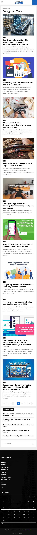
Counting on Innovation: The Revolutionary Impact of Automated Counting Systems (16, 42)
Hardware (3, 474)
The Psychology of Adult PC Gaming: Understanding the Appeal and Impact (18, 206)
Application (4, 462)
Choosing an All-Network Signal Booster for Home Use (18, 436)
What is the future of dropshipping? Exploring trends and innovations (17, 125)
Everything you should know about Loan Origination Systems (18, 285)
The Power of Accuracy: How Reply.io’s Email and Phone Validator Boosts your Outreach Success (17, 343)
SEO (2, 482)
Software (3, 484)
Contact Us (15, 533)
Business (3, 464)
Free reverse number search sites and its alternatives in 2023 (17, 303)
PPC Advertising (5, 479)
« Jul (2, 523)
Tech (4, 37)
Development (4, 469)
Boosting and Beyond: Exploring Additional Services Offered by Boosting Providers (17, 387)
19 (14, 514)
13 (29, 403)
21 (24, 514)
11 (9, 511)
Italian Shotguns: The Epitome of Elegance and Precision (17, 164)
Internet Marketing (6, 477)
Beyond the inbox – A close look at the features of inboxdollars (18, 245)
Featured (3, 472)
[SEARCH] (32, 443)
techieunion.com (28, 529)
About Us (21, 533)
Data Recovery (5, 467)
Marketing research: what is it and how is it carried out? (18, 83)
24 (3, 517)
